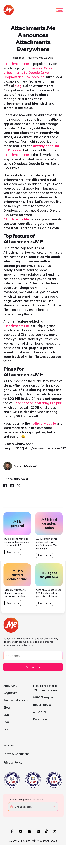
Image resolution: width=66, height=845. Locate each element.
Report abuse (42, 704)
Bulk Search (41, 719)
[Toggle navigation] (59, 10)
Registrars (10, 693)
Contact (8, 729)
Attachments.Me (16, 64)
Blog (6, 707)
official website (44, 423)
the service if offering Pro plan (39, 403)
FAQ (6, 722)
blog (18, 86)
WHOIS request (44, 697)
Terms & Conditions (16, 753)
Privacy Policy (12, 762)
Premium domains (15, 700)
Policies (8, 745)
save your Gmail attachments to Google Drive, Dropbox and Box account (27, 72)
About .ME (10, 686)
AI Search (40, 712)
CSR (6, 714)
